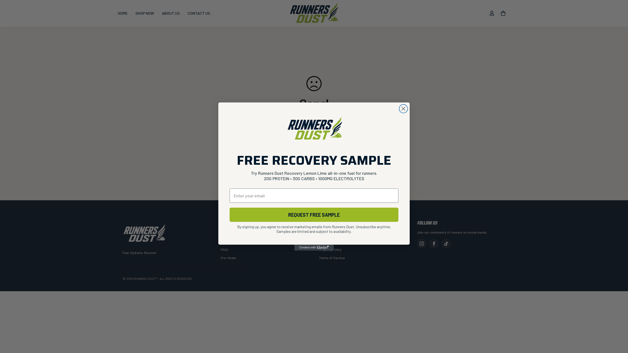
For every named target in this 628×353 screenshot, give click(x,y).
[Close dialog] (403, 108)
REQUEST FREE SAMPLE (314, 215)
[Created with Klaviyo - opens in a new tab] (314, 248)
